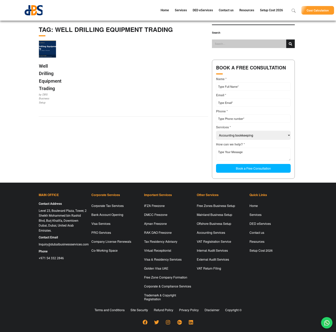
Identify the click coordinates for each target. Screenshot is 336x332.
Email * (221, 95)
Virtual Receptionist (157, 250)
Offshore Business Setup (214, 223)
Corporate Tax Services (107, 205)
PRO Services (101, 232)
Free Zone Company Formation (165, 277)
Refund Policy (163, 310)
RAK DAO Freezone (158, 232)
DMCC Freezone (155, 214)
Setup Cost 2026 (271, 10)
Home (165, 10)
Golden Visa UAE (156, 268)
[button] (317, 10)
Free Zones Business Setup (216, 205)
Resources (246, 10)
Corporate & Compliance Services (167, 286)
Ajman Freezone (155, 223)
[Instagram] (168, 322)
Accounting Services (211, 232)
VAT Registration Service (214, 241)
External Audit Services (213, 259)
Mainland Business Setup (214, 214)
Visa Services (100, 223)
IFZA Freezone (154, 205)
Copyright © (233, 310)
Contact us (226, 10)
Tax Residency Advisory (160, 241)
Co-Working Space (104, 250)
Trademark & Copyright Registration (160, 297)
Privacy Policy (189, 310)
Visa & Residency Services (163, 259)
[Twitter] (156, 322)
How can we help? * (230, 144)
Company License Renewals (111, 241)
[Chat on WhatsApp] (326, 322)
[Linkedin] (191, 322)
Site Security (139, 310)
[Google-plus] (179, 322)
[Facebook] (145, 322)
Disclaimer (212, 310)
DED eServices (203, 10)
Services (181, 10)
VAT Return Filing (209, 268)
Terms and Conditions (109, 310)
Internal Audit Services (212, 250)
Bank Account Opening (107, 214)
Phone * (222, 111)
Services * (223, 127)
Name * (221, 79)
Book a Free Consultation (253, 168)
